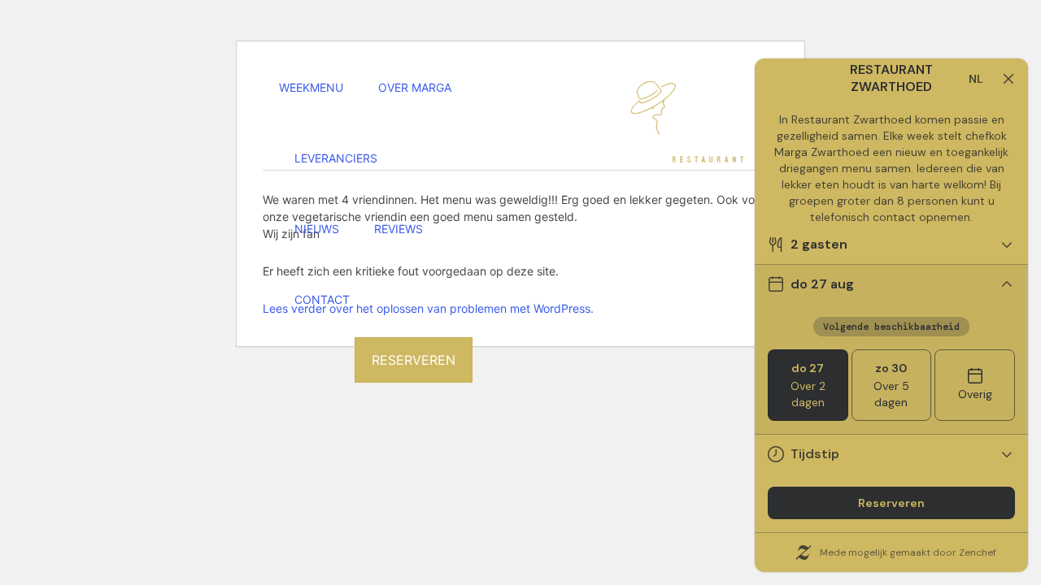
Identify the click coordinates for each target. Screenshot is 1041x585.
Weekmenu (311, 87)
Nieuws (316, 229)
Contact (322, 300)
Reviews (398, 229)
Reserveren (413, 360)
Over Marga (414, 87)
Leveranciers (335, 158)
